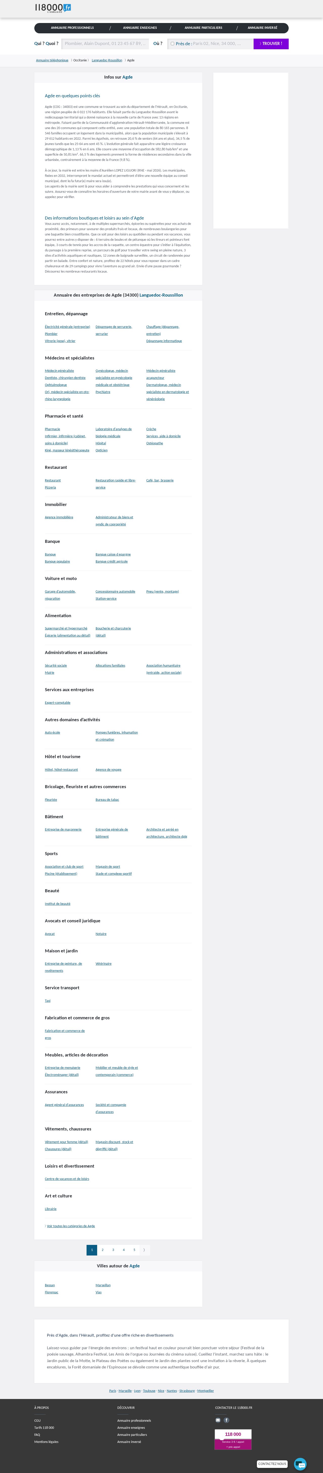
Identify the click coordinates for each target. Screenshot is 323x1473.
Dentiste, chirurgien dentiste (65, 378)
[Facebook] (226, 1420)
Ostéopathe (154, 443)
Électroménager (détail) (62, 1075)
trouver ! (272, 44)
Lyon (137, 1391)
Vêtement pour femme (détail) (66, 1142)
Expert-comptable (57, 703)
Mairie (49, 673)
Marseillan (103, 1285)
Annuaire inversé (129, 1442)
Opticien (101, 450)
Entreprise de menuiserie (62, 1068)
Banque (50, 555)
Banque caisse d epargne (113, 555)
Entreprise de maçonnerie (63, 830)
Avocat (50, 934)
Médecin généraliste (59, 371)
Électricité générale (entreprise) (67, 327)
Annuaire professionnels (134, 1421)
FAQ (37, 1435)
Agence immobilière (59, 517)
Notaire (101, 934)
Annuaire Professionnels (72, 28)
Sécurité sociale (56, 666)
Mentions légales (46, 1442)
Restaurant (53, 480)
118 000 (233, 1434)
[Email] (218, 1420)
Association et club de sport (64, 867)
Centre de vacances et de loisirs (67, 1179)
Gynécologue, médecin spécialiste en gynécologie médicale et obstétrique (114, 378)
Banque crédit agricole (112, 562)
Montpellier (205, 1391)
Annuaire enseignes (131, 1428)
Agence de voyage (108, 770)
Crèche (151, 429)
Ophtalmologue (56, 385)
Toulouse (149, 1391)
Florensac (51, 1292)
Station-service (106, 599)
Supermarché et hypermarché (66, 629)
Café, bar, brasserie (160, 480)
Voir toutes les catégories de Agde (71, 1226)
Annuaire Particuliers (203, 28)
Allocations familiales (110, 666)
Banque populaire (57, 562)
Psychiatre (103, 392)
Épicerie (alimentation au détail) (67, 636)
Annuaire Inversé (262, 28)
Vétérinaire (104, 964)
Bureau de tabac (107, 800)
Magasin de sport (108, 867)
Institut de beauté (57, 904)
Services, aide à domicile (163, 436)
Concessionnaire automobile (115, 592)
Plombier (51, 334)
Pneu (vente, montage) (162, 592)
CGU (37, 1421)
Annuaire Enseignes (140, 28)
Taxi (47, 1001)
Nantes (172, 1391)
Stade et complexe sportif (114, 874)
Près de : (184, 44)
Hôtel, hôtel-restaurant (61, 770)
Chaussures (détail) (58, 1149)
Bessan (50, 1285)
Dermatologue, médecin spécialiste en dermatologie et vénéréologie (167, 392)
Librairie (51, 1209)
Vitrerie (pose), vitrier (60, 341)
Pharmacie (52, 429)
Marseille (125, 1391)
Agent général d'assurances (64, 1105)
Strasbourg (187, 1391)
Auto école (52, 733)
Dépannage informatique (164, 341)
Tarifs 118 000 (44, 1428)
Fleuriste (51, 800)
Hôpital (101, 443)
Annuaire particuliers (132, 1435)
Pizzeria (50, 488)
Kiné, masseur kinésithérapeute (67, 450)
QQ (46, 43)
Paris (112, 1391)
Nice (161, 1391)
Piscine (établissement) (61, 874)
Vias (98, 1292)
